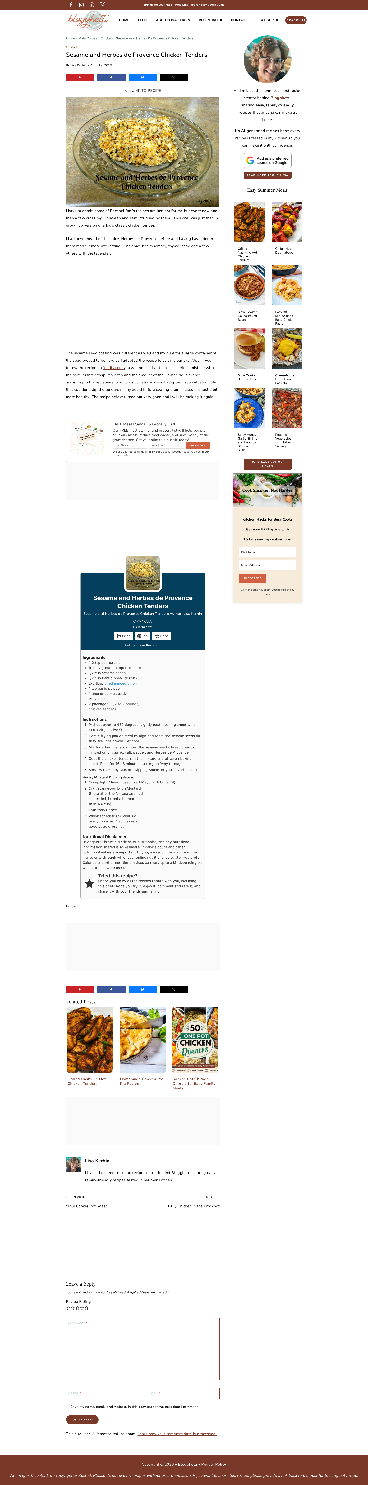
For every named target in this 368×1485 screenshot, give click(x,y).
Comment (78, 1323)
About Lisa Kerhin (173, 20)
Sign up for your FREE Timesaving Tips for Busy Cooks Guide (184, 5)
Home (124, 20)
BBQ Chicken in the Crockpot (194, 1202)
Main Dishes (87, 38)
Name (74, 1393)
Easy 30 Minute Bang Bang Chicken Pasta (285, 317)
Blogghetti (280, 97)
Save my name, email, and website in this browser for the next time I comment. (135, 1407)
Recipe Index (210, 20)
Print (125, 636)
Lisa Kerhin (78, 65)
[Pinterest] (92, 5)
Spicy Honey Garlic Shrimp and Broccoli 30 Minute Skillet (247, 442)
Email (154, 1393)
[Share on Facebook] (111, 77)
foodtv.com (113, 367)
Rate (163, 636)
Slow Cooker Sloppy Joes (247, 377)
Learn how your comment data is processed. (177, 1433)
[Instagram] (81, 5)
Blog (142, 20)
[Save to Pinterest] (80, 77)
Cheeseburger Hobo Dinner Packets (285, 379)
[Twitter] (102, 5)
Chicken (106, 38)
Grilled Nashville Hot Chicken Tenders (247, 254)
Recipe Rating (78, 1301)
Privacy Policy (213, 1464)
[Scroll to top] (358, 1422)
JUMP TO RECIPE (145, 90)
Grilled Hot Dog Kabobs (284, 250)
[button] (135, 622)
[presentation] (249, 222)
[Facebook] (71, 5)
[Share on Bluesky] (143, 77)
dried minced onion (120, 683)
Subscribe (269, 20)
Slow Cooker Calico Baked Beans (247, 315)
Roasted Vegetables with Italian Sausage (283, 440)
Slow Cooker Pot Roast (86, 1202)
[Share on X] (174, 77)
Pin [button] (145, 636)
